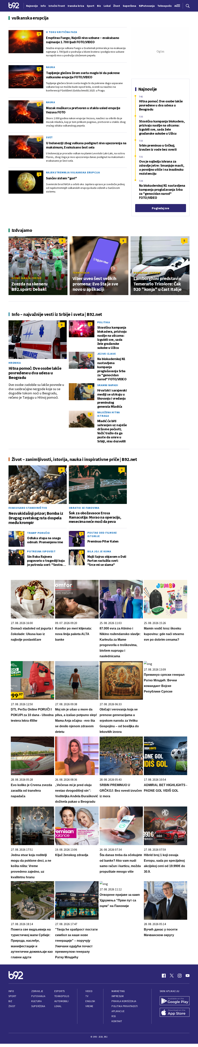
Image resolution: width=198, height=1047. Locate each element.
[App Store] (174, 1012)
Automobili (61, 1001)
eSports (59, 991)
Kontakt (117, 1021)
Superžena (38, 1006)
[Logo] (14, 6)
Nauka (50, 67)
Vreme (89, 1006)
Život (12, 1006)
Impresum (118, 996)
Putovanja (38, 996)
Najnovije (32, 6)
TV (86, 996)
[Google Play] (174, 1001)
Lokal (58, 1006)
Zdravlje (37, 991)
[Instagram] (180, 976)
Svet (49, 137)
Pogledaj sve (160, 208)
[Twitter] (172, 976)
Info (11, 991)
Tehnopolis (81, 272)
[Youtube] (187, 976)
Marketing (118, 991)
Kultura (36, 1001)
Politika (103, 322)
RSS (114, 1016)
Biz (10, 1001)
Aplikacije (118, 1011)
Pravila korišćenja (124, 1001)
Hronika (15, 362)
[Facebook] (164, 976)
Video (89, 991)
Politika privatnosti (125, 1006)
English (90, 1001)
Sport (12, 996)
